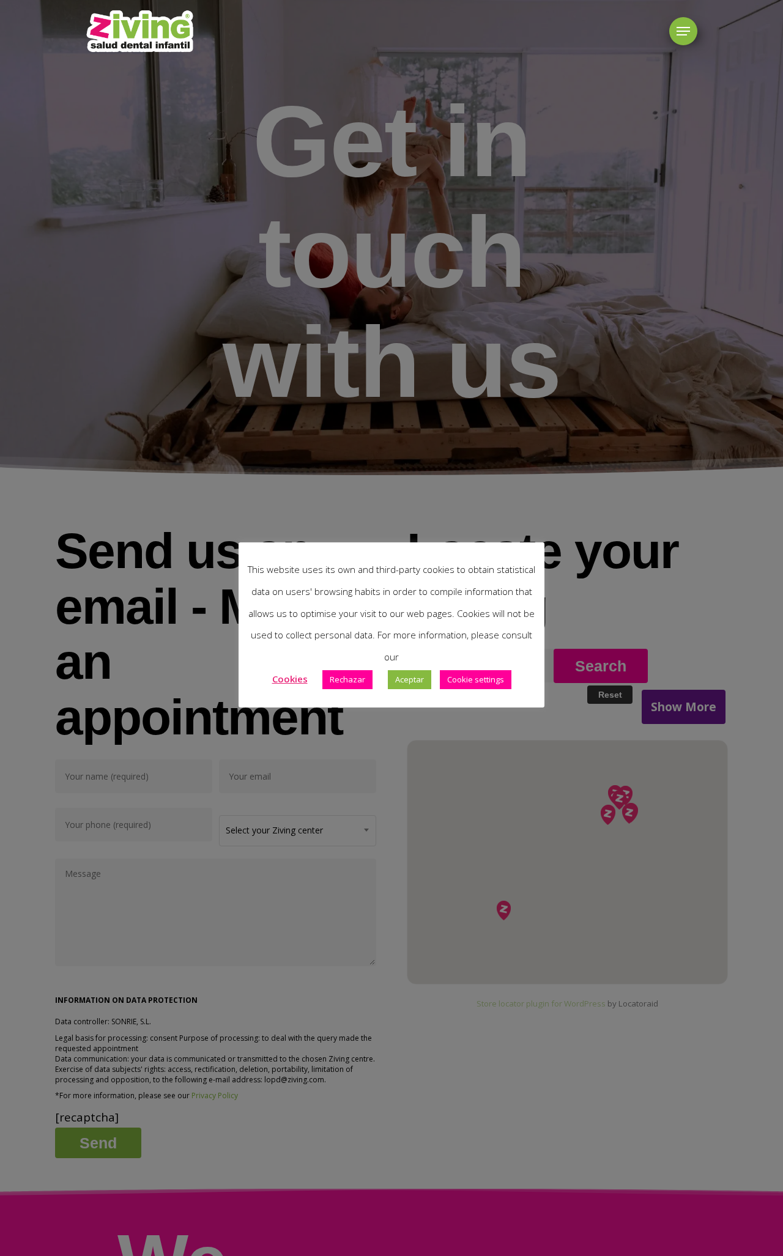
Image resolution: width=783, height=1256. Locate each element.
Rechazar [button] (347, 679)
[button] (683, 31)
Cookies (290, 679)
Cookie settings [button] (475, 679)
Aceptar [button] (409, 679)
